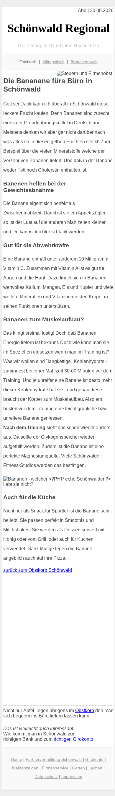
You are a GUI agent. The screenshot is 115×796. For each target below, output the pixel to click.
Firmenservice (55, 768)
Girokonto (94, 759)
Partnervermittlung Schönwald (54, 759)
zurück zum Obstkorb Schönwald (37, 570)
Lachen (95, 768)
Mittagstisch (53, 61)
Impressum (71, 776)
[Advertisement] (57, 640)
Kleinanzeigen (25, 768)
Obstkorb (84, 710)
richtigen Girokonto (73, 739)
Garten (78, 768)
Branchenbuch (84, 61)
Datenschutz (46, 776)
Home (16, 759)
